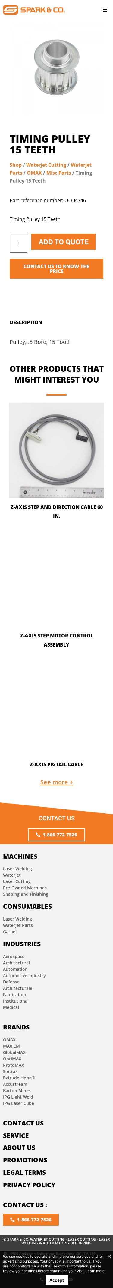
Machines (20, 856)
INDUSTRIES (22, 944)
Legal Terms (24, 1172)
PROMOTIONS (25, 1160)
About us (19, 1147)
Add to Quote (64, 242)
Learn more (95, 1271)
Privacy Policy (29, 1185)
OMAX (34, 173)
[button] (104, 10)
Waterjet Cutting (46, 165)
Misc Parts (58, 173)
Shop (16, 165)
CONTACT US (23, 1123)
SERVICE (16, 1135)
